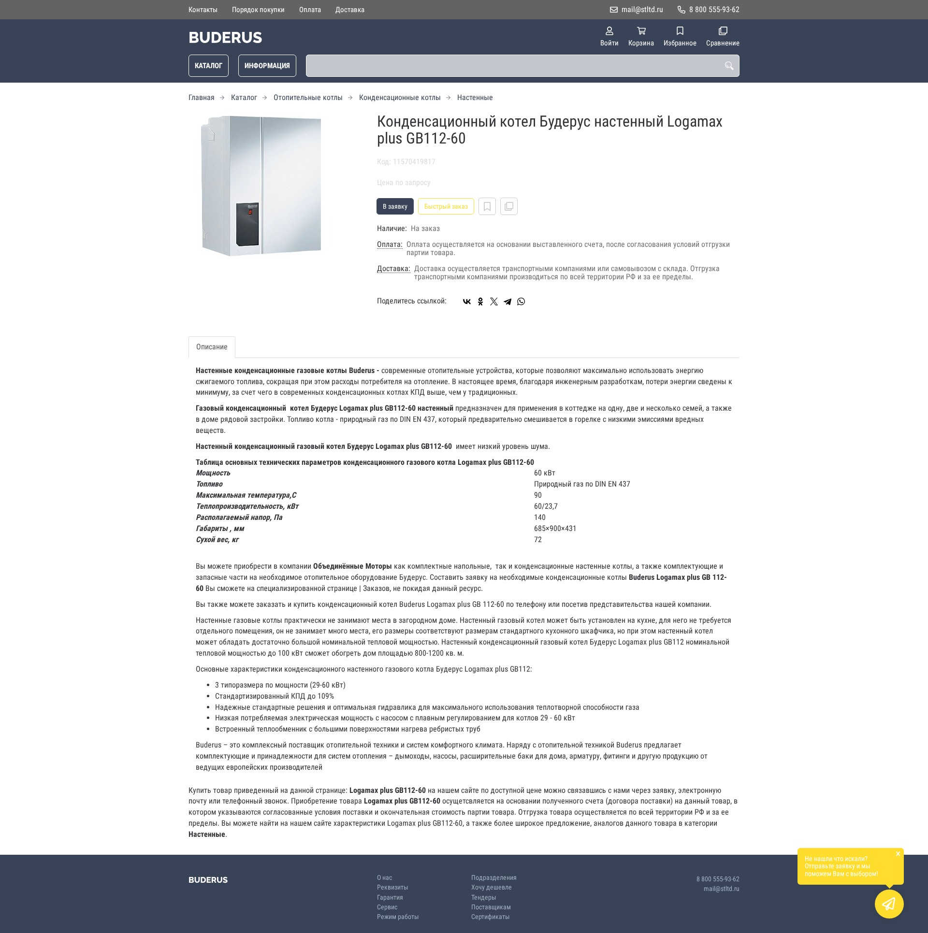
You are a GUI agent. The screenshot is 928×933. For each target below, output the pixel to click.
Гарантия (390, 897)
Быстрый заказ (446, 206)
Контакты (203, 9)
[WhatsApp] (521, 301)
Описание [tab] (212, 346)
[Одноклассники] (480, 301)
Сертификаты (490, 916)
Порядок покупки (258, 9)
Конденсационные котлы (400, 97)
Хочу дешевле (491, 887)
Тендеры (483, 897)
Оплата (310, 9)
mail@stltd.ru (642, 9)
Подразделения (494, 877)
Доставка (349, 9)
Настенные (475, 97)
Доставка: (393, 268)
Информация (267, 65)
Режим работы (398, 916)
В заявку (395, 206)
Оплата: (390, 244)
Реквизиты (392, 887)
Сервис (387, 907)
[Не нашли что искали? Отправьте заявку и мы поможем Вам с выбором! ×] (889, 904)
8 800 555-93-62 (714, 9)
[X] (494, 301)
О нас (384, 877)
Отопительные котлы (308, 97)
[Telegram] (507, 301)
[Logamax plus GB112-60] (275, 185)
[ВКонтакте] (467, 301)
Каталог (208, 65)
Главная (201, 97)
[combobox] (523, 66)
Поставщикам (491, 907)
